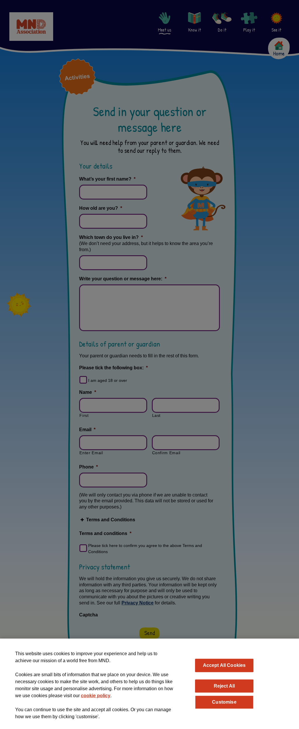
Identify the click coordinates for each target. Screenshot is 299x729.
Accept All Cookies (224, 665)
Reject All (224, 685)
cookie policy (95, 695)
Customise (224, 701)
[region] (149, 684)
